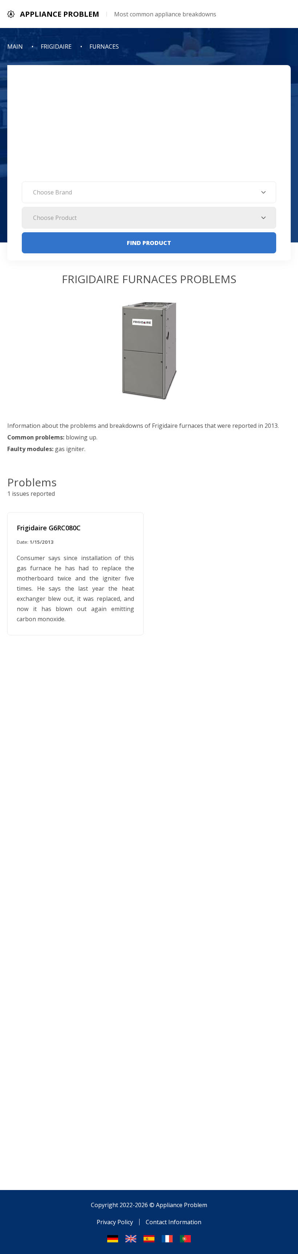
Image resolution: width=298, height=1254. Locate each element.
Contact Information (173, 1222)
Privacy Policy (115, 1222)
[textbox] (149, 192)
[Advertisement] (149, 127)
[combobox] (149, 192)
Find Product (149, 243)
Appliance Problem (181, 1205)
